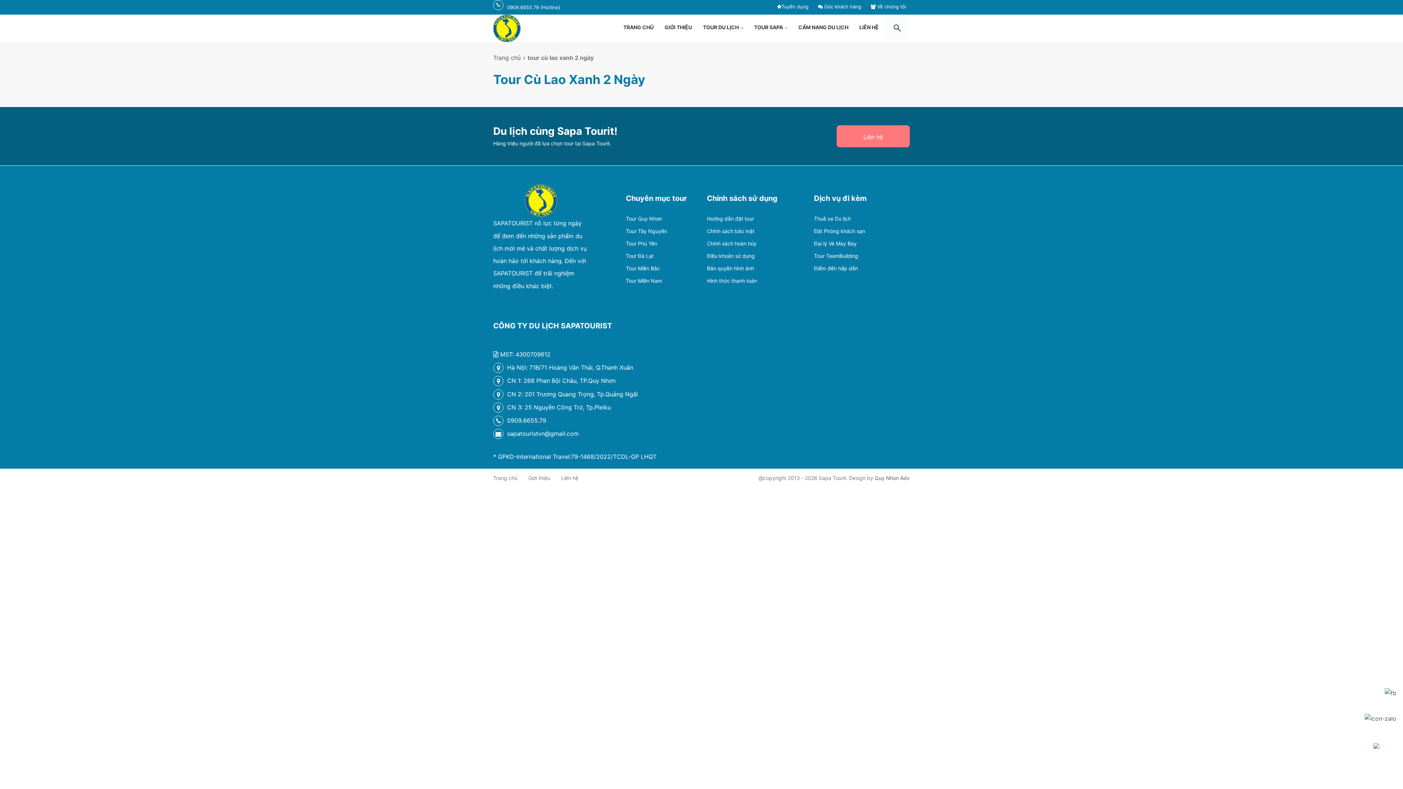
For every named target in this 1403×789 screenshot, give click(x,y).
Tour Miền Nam (644, 281)
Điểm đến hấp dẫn (836, 268)
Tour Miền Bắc (643, 268)
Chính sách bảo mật (730, 231)
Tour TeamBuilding (836, 256)
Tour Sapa (768, 27)
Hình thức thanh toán (732, 281)
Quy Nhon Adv (892, 478)
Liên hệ (869, 27)
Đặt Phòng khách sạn (839, 231)
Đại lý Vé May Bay (835, 243)
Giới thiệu (678, 27)
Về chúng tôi (891, 6)
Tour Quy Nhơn (644, 219)
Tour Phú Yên (641, 243)
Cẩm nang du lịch (823, 27)
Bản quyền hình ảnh (730, 268)
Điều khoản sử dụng (731, 256)
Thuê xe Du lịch (832, 219)
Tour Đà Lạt (640, 256)
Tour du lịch (721, 27)
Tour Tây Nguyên (646, 231)
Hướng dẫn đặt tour (730, 219)
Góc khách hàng (842, 6)
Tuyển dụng (795, 6)
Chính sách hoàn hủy (732, 243)
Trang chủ (638, 27)
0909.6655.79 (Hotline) (533, 7)
